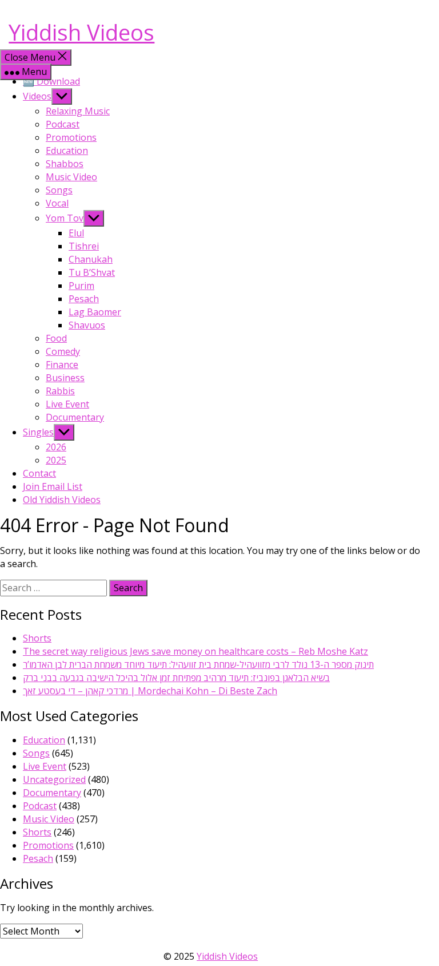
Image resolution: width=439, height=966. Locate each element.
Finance (62, 364)
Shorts (37, 638)
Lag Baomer (95, 312)
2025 (56, 460)
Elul (76, 233)
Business (65, 377)
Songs (59, 190)
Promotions (71, 137)
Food (56, 338)
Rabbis (60, 391)
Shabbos (64, 163)
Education (67, 150)
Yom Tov (64, 218)
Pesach (84, 298)
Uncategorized (54, 779)
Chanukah (91, 259)
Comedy (63, 351)
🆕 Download (51, 81)
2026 (56, 447)
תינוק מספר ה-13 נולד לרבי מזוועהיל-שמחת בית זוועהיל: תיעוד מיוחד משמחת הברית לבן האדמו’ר (198, 664)
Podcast (62, 124)
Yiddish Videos (81, 32)
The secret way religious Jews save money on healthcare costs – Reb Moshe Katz (195, 651)
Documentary (75, 417)
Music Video (71, 177)
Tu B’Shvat (92, 272)
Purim (81, 285)
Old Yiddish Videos (62, 499)
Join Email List (52, 486)
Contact (39, 473)
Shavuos (87, 325)
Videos (37, 96)
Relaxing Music (78, 111)
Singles (38, 432)
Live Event (67, 404)
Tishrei (84, 246)
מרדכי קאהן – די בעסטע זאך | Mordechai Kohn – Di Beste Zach (150, 690)
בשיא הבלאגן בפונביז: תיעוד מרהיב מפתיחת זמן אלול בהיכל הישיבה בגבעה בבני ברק (176, 677)
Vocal (57, 203)
